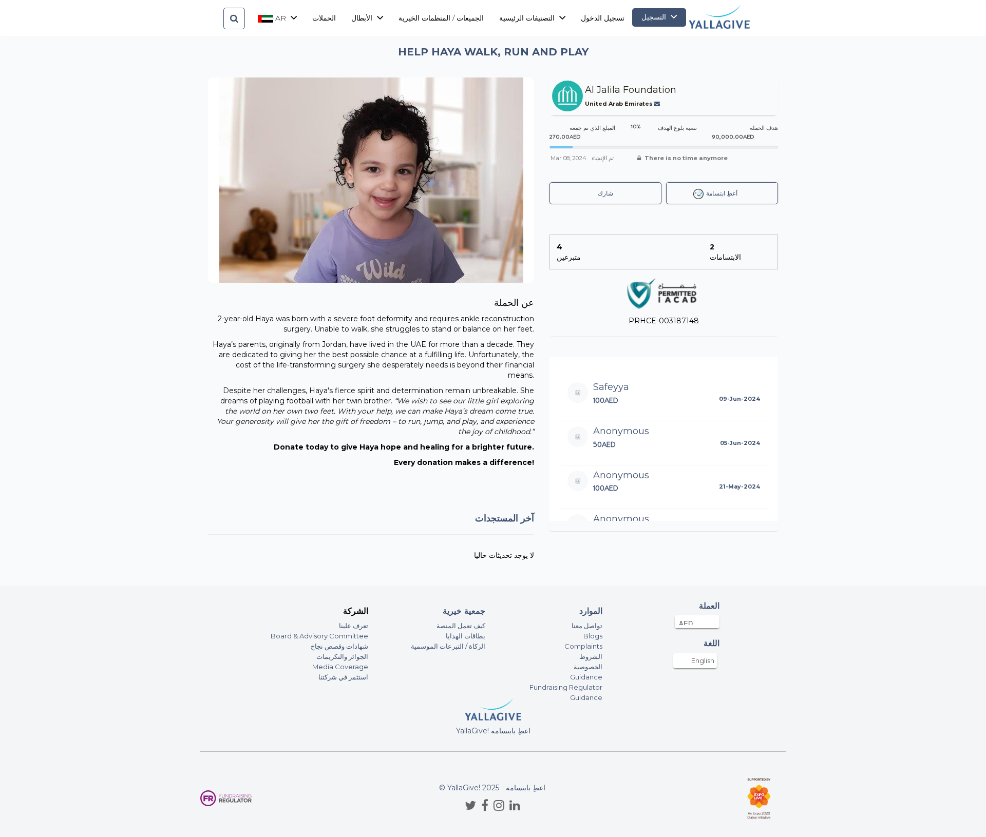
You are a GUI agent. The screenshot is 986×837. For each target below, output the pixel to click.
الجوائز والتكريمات (342, 656)
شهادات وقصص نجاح (339, 646)
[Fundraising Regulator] (226, 798)
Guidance (586, 677)
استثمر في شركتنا (343, 677)
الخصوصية (588, 667)
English (702, 660)
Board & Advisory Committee (319, 636)
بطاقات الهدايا (465, 636)
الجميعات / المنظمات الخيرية (441, 18)
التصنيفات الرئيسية (528, 18)
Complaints (583, 646)
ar (280, 18)
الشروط (590, 656)
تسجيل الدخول (602, 18)
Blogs (592, 636)
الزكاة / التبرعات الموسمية (448, 646)
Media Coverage (340, 667)
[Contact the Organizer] (658, 103)
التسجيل (654, 17)
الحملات (324, 18)
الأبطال (362, 18)
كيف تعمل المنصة (461, 625)
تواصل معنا (587, 625)
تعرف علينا (353, 625)
